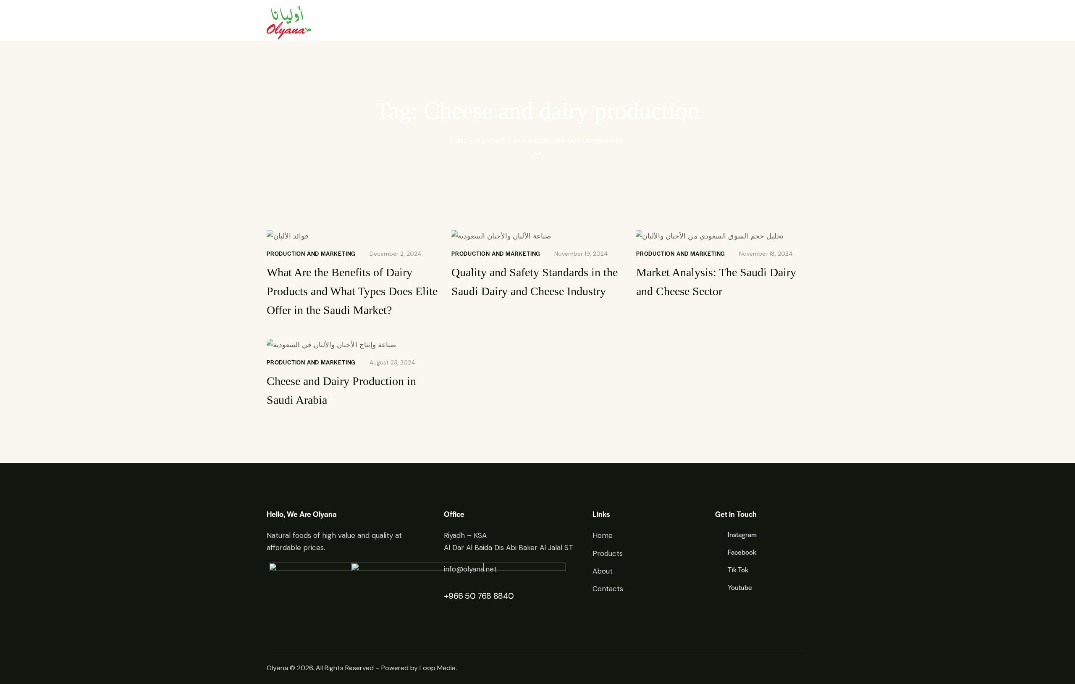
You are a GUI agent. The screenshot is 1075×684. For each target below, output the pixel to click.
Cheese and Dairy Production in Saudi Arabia (341, 390)
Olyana (277, 667)
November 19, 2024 (581, 253)
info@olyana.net (470, 569)
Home (459, 140)
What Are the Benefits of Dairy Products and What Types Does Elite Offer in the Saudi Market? (352, 291)
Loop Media (438, 667)
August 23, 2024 (392, 362)
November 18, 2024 (766, 253)
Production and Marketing (311, 253)
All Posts (490, 140)
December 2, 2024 (396, 253)
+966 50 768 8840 (479, 595)
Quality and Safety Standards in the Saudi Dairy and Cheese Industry (534, 282)
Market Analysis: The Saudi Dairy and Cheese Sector (716, 282)
